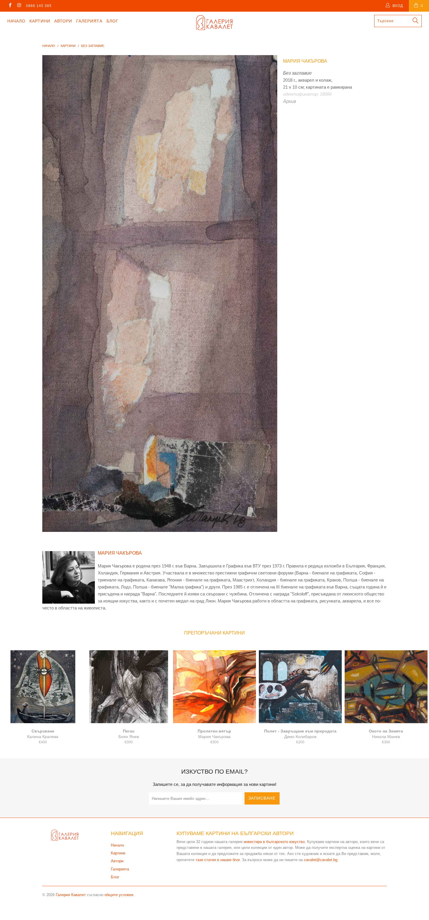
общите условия (118, 895)
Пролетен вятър (214, 686)
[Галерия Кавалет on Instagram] (18, 6)
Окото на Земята (386, 686)
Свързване (42, 686)
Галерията (89, 21)
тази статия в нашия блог (218, 860)
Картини (39, 21)
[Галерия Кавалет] (214, 23)
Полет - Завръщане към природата (300, 686)
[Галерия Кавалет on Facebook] (9, 6)
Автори (63, 21)
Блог (112, 21)
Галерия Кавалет (71, 895)
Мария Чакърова (305, 61)
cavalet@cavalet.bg (320, 860)
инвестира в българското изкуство (274, 842)
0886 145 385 (39, 6)
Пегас (128, 686)
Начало (16, 21)
